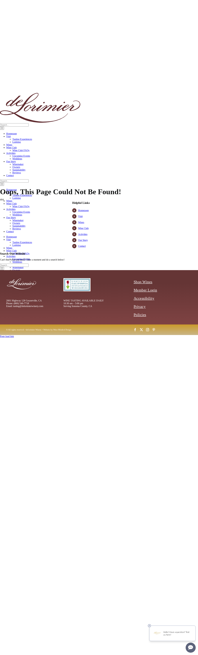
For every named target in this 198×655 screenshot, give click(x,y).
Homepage (83, 210)
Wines (81, 222)
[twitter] (141, 329)
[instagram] (147, 329)
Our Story (83, 240)
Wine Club (83, 228)
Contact (82, 246)
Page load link (7, 336)
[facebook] (135, 329)
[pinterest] (153, 329)
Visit (80, 216)
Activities (82, 234)
